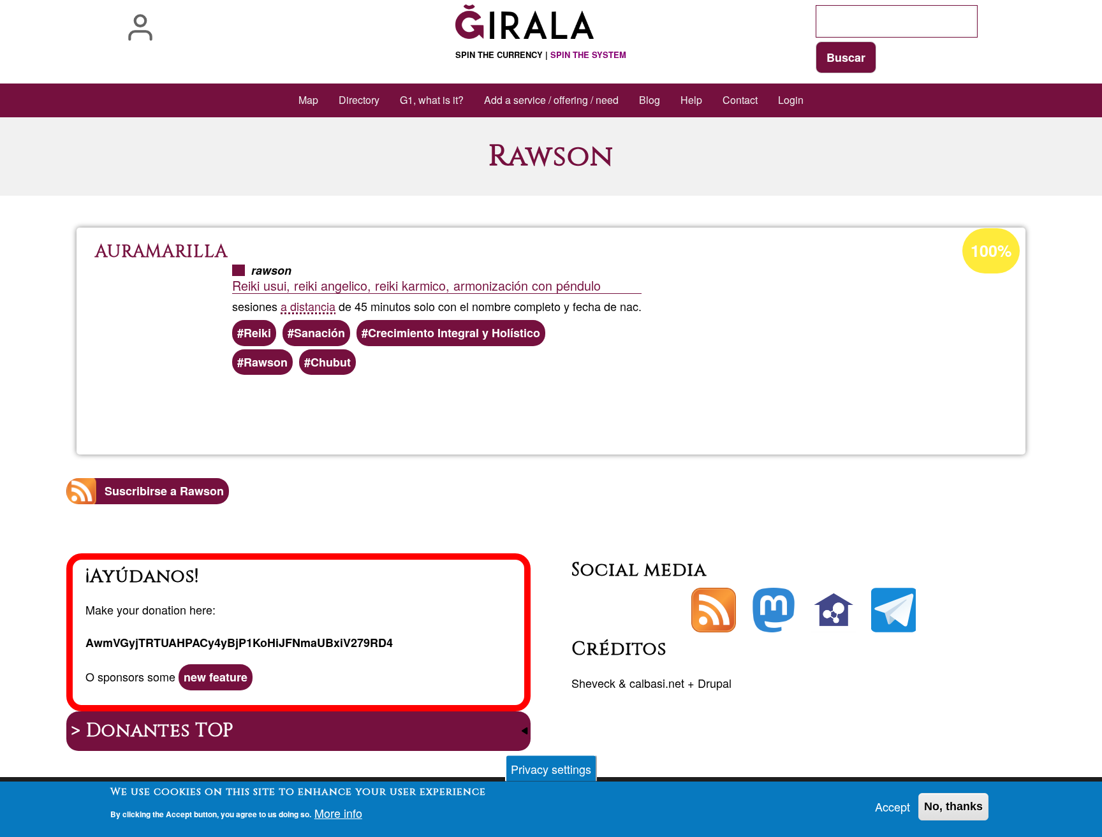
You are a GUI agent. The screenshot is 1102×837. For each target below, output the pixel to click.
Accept (892, 806)
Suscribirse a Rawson (164, 491)
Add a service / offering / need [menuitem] (551, 99)
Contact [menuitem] (740, 99)
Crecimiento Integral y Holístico (454, 332)
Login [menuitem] (791, 99)
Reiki (257, 332)
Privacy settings (551, 769)
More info (338, 812)
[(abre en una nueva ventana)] (773, 610)
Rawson (266, 362)
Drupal (714, 682)
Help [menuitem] (691, 99)
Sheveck (593, 682)
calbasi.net (656, 682)
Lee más (560, 410)
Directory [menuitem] (359, 99)
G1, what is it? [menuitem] (432, 99)
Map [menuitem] (308, 99)
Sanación (319, 332)
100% (991, 250)
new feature (215, 677)
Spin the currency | (540, 54)
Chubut (331, 362)
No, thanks (953, 806)
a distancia (308, 306)
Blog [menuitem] (649, 99)
